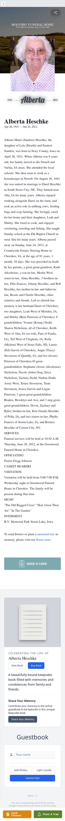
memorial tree (46, 534)
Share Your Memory (22, 719)
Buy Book (36, 665)
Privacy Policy (22, 805)
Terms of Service (42, 805)
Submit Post (33, 778)
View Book (17, 665)
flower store (43, 539)
